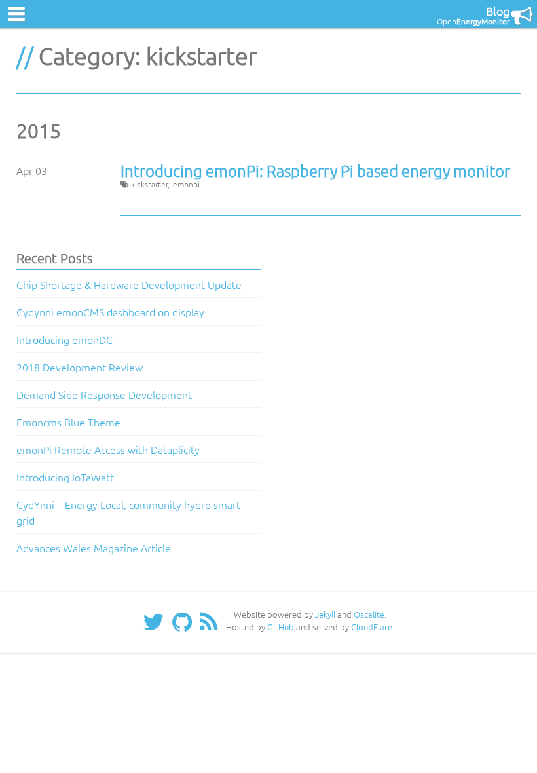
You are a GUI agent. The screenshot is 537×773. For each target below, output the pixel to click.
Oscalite (369, 614)
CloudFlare (371, 626)
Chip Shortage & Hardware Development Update (129, 284)
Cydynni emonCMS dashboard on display (110, 312)
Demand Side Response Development (104, 394)
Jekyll (325, 614)
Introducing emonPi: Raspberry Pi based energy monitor (315, 170)
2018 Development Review (79, 367)
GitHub (280, 626)
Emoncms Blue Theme (68, 422)
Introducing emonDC (64, 339)
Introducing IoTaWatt (65, 477)
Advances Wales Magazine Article (93, 547)
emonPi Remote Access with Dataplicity (108, 449)
